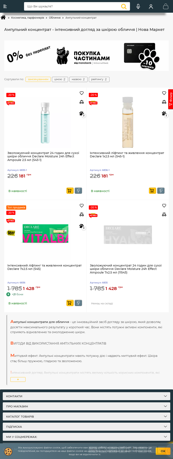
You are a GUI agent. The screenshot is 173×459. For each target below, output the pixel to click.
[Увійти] (151, 6)
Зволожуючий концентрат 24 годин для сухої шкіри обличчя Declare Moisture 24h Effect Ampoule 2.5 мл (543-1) (43, 156)
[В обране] (81, 93)
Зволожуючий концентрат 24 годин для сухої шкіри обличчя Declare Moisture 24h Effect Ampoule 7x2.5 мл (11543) (126, 269)
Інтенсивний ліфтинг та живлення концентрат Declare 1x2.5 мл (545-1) (127, 154)
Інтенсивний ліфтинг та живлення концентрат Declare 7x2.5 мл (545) (44, 267)
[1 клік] (78, 190)
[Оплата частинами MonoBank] (86, 55)
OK (163, 451)
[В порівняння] (81, 102)
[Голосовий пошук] (138, 6)
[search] (124, 6)
